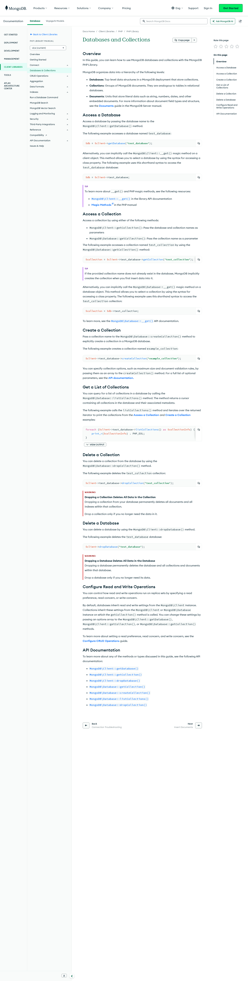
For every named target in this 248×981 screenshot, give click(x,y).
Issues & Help (37, 145)
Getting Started (38, 59)
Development (11, 51)
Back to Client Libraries (45, 34)
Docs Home (89, 31)
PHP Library (133, 31)
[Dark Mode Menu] (240, 21)
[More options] (194, 40)
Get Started (230, 8)
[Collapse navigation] (72, 975)
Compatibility (37, 135)
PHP (120, 31)
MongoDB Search (39, 102)
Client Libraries (106, 31)
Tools (7, 75)
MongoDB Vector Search (43, 108)
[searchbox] (174, 21)
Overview (35, 54)
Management (11, 59)
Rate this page (221, 40)
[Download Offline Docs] (64, 975)
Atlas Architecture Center (12, 86)
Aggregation (36, 81)
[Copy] (198, 143)
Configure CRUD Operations (101, 641)
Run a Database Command (44, 97)
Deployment (11, 42)
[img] (216, 46)
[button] (177, 8)
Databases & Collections (43, 70)
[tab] (35, 20)
